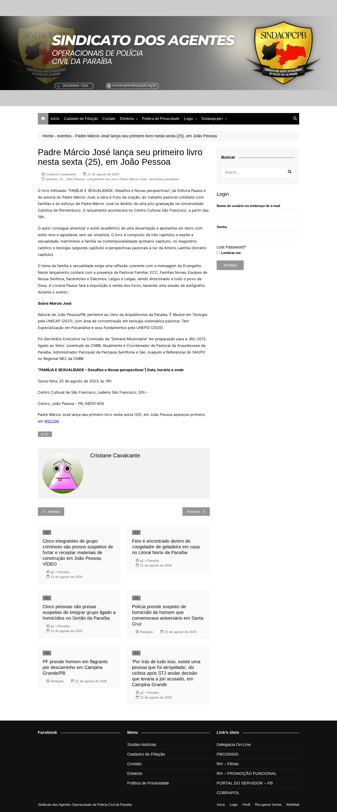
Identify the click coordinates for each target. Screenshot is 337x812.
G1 (61, 179)
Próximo (193, 512)
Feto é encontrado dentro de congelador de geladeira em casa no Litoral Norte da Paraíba (166, 547)
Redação (146, 632)
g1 (46, 434)
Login (188, 119)
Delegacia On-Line (234, 744)
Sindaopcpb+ (212, 119)
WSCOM (51, 421)
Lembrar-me (230, 253)
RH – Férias (228, 764)
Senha (222, 227)
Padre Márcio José (133, 179)
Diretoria (127, 119)
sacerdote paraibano (164, 179)
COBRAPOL (228, 792)
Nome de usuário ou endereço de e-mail (248, 206)
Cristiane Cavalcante (61, 174)
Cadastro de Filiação (81, 119)
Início (55, 119)
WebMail (292, 804)
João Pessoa (75, 179)
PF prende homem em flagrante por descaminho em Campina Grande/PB (75, 667)
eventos (64, 136)
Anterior (54, 512)
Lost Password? (231, 247)
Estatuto (134, 773)
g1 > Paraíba (60, 572)
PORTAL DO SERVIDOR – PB (245, 783)
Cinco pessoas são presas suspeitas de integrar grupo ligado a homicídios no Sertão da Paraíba (79, 612)
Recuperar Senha (268, 804)
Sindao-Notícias (141, 744)
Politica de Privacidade (161, 119)
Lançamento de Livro (102, 179)
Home (47, 136)
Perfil (246, 804)
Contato (108, 119)
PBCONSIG (227, 754)
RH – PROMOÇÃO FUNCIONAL (247, 773)
